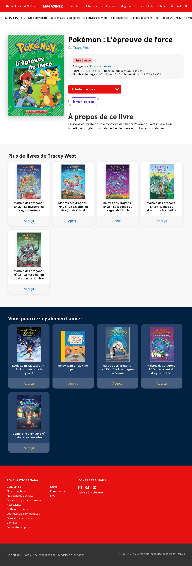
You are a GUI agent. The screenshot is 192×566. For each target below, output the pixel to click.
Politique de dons (17, 509)
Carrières (12, 522)
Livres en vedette (37, 17)
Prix (157, 17)
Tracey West (81, 48)
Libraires (163, 6)
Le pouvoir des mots (94, 17)
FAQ (52, 495)
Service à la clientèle (90, 492)
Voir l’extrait (84, 102)
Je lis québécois (119, 17)
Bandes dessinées (141, 17)
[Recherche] (172, 6)
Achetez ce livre (83, 89)
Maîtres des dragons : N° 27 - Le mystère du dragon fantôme (29, 206)
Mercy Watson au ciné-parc (73, 367)
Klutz (179, 17)
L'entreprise (14, 486)
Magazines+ (127, 6)
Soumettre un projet (19, 527)
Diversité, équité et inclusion (24, 500)
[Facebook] (87, 487)
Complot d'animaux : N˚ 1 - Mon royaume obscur (29, 435)
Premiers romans (100, 66)
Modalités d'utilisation (71, 555)
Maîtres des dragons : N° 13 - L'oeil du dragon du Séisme (117, 369)
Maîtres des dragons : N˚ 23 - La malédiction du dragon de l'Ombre (29, 274)
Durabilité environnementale (24, 518)
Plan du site (14, 555)
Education (112, 6)
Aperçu (29, 221)
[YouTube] (94, 487)
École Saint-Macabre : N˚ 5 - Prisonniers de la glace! (29, 369)
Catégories (73, 17)
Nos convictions (16, 491)
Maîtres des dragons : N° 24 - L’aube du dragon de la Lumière (162, 206)
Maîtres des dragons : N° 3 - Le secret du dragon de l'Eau (162, 369)
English (180, 6)
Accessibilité (14, 504)
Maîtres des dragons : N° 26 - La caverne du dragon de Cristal (73, 206)
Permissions (57, 491)
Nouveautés (57, 17)
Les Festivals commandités (23, 513)
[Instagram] (80, 487)
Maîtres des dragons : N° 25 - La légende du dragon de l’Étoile (117, 206)
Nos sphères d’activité (20, 495)
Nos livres (76, 6)
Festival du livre (146, 6)
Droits (54, 486)
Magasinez (53, 6)
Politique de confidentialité (39, 555)
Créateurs (167, 17)
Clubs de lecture (94, 6)
